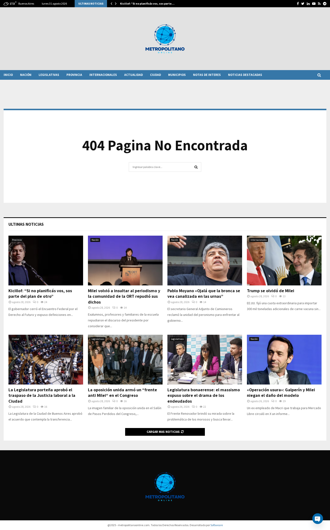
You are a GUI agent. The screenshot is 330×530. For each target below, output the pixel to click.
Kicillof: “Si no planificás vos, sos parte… (147, 3)
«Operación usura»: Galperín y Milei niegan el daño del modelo (281, 392)
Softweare (216, 525)
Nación (25, 75)
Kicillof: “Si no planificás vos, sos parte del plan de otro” (40, 293)
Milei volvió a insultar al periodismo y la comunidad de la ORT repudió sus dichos (124, 296)
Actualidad (133, 75)
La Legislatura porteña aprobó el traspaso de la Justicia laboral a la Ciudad (41, 395)
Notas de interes (207, 75)
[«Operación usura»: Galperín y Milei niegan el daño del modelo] (284, 360)
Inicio (8, 75)
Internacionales (103, 75)
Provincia (74, 75)
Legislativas (49, 75)
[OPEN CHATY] (317, 518)
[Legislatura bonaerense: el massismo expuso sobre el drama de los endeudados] (204, 360)
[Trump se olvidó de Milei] (284, 260)
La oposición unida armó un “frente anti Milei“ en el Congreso (122, 392)
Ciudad (155, 75)
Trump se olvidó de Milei (270, 290)
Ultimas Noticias (26, 224)
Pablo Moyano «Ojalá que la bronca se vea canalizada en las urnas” (203, 293)
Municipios (177, 75)
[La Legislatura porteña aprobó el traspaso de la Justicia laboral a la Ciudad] (45, 360)
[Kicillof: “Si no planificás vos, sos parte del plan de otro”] (45, 260)
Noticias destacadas (245, 75)
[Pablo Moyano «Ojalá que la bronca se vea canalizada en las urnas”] (204, 260)
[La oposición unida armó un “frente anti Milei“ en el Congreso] (125, 360)
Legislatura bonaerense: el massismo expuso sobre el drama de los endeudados (203, 395)
